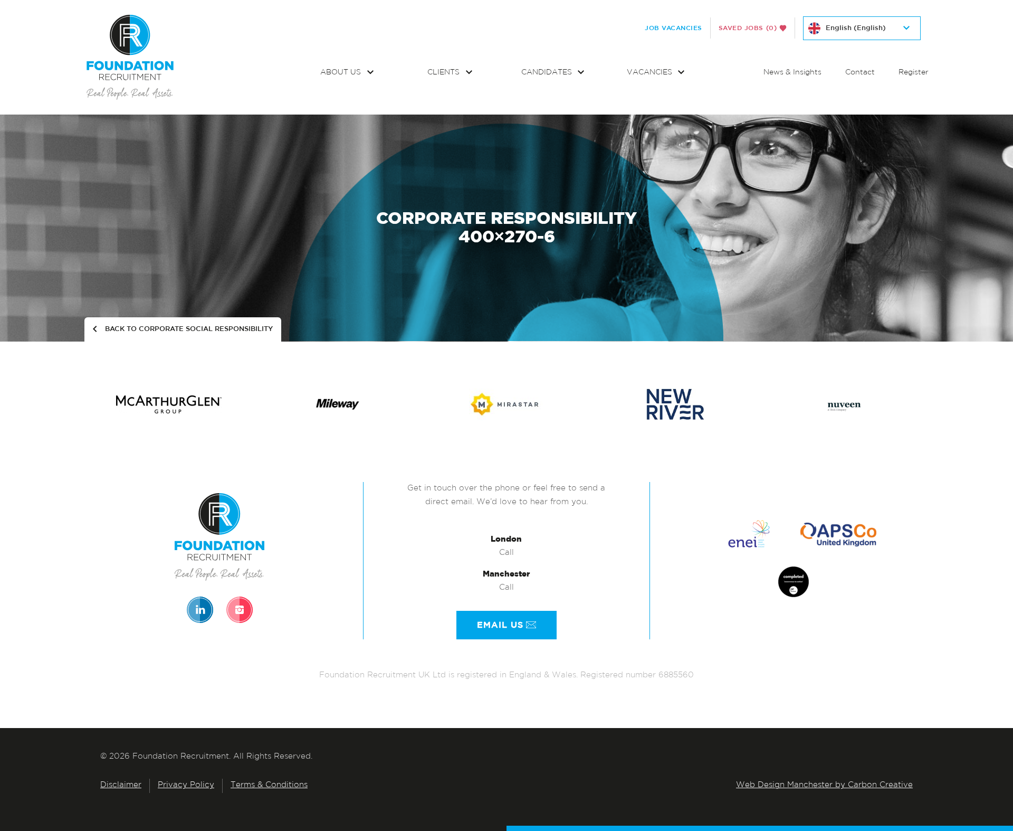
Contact (860, 73)
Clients (444, 73)
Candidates (547, 73)
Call (506, 553)
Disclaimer (120, 785)
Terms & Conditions (269, 785)
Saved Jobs (748, 28)
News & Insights (792, 73)
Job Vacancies (673, 28)
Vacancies (650, 73)
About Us (341, 73)
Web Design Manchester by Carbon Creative (824, 785)
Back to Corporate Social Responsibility (189, 329)
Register (914, 73)
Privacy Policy (186, 785)
